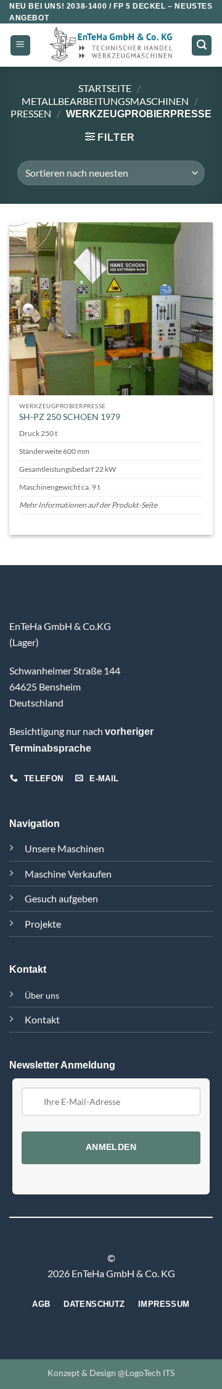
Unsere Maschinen (64, 848)
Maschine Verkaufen (68, 873)
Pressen (30, 113)
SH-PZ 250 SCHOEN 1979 (69, 417)
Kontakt (42, 1019)
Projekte (43, 923)
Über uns (42, 995)
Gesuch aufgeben (61, 898)
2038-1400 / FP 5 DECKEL (116, 6)
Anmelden (111, 1147)
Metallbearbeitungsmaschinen (105, 101)
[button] (20, 45)
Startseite (104, 88)
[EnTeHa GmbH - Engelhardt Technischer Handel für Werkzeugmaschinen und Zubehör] (111, 45)
